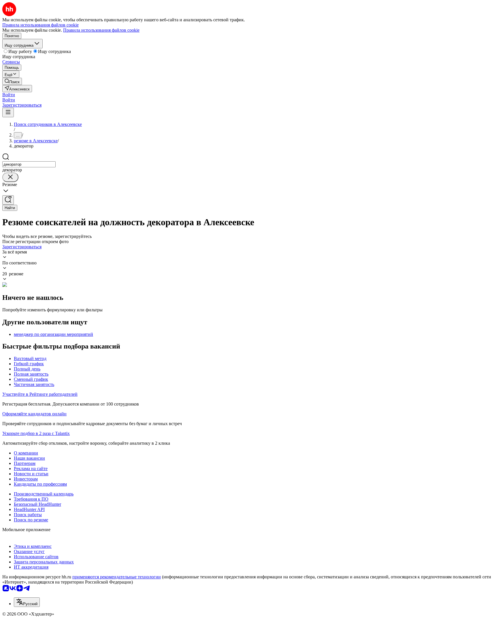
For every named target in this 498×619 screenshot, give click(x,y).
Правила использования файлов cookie (101, 30)
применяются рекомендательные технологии (116, 576)
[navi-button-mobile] (8, 112)
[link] (12, 81)
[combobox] (29, 164)
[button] (8, 94)
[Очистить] (10, 177)
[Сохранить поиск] (8, 200)
